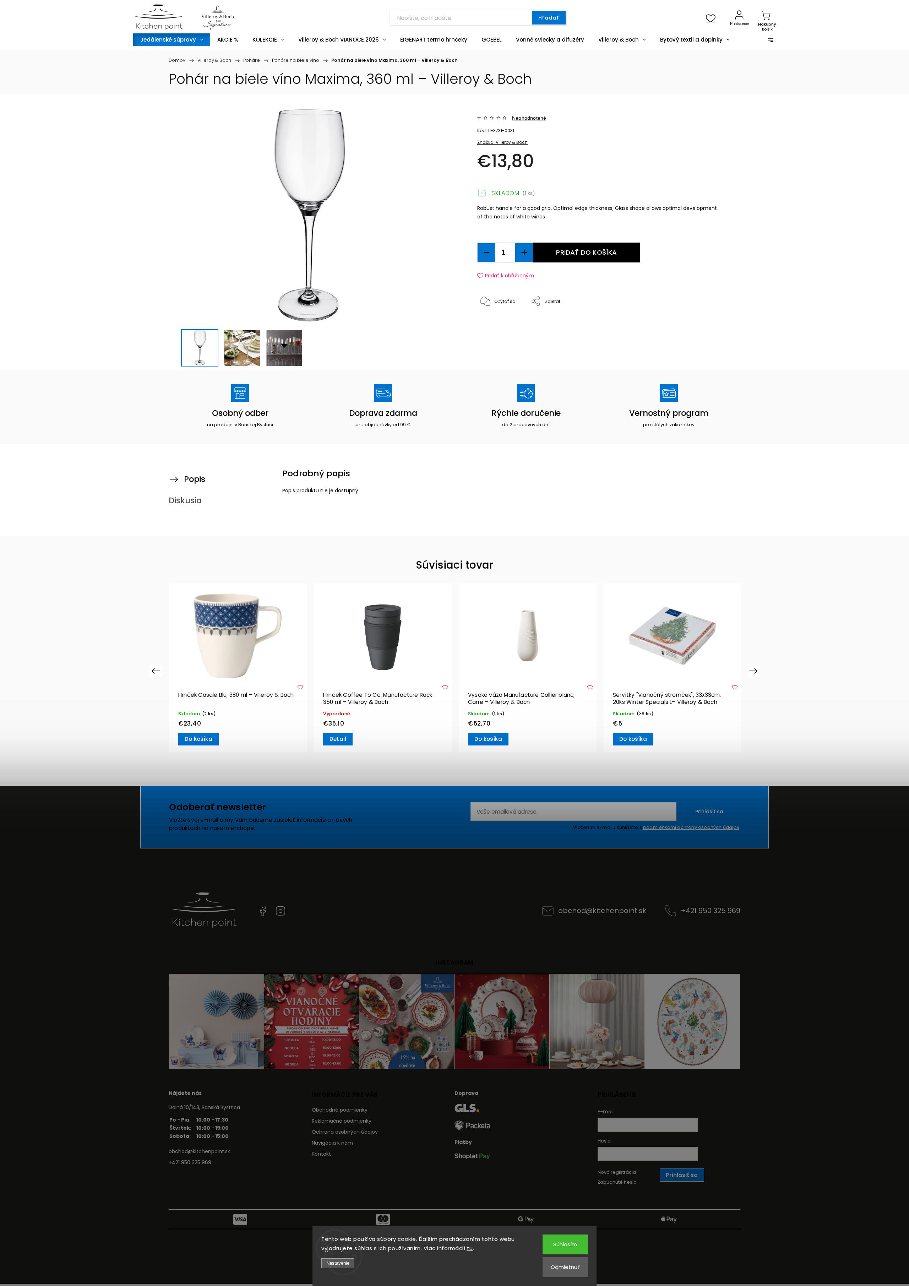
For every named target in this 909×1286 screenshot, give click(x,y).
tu (470, 1248)
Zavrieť (704, 325)
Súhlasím (565, 1244)
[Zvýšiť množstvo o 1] (524, 252)
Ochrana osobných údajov (345, 1131)
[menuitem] (171, 39)
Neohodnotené (529, 117)
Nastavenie (337, 1263)
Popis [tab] (194, 479)
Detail (482, 739)
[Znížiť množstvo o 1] (486, 252)
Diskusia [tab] (185, 500)
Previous (157, 670)
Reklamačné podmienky (341, 1120)
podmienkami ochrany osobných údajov (691, 827)
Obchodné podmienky (340, 1109)
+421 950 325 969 (710, 911)
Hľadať (548, 17)
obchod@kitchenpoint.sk (602, 911)
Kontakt (321, 1153)
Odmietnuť (565, 1267)
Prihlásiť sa (709, 811)
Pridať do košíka (586, 252)
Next (754, 670)
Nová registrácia (617, 1172)
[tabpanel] (238, 668)
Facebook (262, 911)
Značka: (502, 142)
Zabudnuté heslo (617, 1182)
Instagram (280, 911)
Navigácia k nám (332, 1142)
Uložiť (493, 323)
